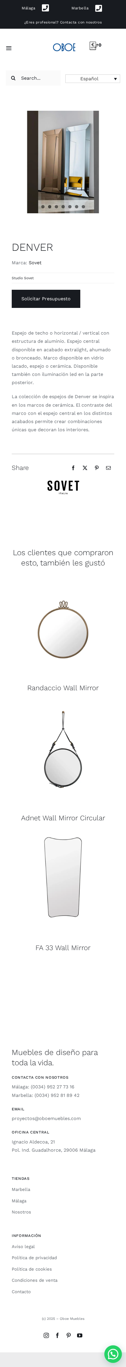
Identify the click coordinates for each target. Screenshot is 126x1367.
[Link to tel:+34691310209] (46, 8)
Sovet (35, 262)
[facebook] (57, 1335)
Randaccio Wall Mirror (63, 688)
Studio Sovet (23, 278)
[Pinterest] (97, 468)
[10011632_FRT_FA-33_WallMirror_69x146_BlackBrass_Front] (63, 835)
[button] (92, 78)
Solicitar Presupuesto (46, 298)
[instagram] (46, 1335)
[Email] (108, 468)
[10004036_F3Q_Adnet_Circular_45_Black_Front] (63, 705)
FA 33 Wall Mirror (63, 948)
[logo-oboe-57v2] (64, 42)
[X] (85, 468)
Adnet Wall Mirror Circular (63, 818)
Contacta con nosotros (81, 22)
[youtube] (79, 1335)
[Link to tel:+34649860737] (98, 8)
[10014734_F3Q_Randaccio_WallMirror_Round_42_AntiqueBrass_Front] (63, 575)
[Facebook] (73, 468)
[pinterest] (68, 1335)
